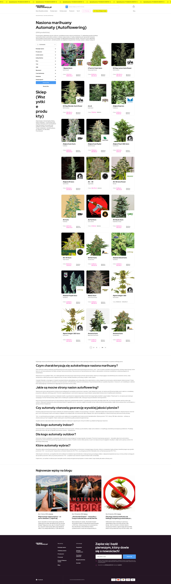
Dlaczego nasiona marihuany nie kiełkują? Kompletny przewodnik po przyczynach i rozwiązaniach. (118, 518)
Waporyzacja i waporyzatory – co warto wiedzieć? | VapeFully (49, 517)
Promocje (87, 11)
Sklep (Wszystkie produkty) (42, 11)
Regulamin (79, 547)
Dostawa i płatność (78, 556)
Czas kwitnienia (40, 73)
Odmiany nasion (62, 550)
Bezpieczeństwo (80, 559)
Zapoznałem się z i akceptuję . (110, 565)
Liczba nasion (39, 55)
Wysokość (38, 70)
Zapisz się (129, 556)
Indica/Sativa (39, 58)
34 (102, 347)
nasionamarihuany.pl (39, 15)
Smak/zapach (39, 79)
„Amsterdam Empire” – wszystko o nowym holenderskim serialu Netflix (84, 517)
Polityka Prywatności (79, 551)
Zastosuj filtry (46, 82)
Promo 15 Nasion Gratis (101, 11)
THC (37, 64)
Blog (134, 11)
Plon (37, 61)
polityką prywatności (109, 565)
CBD (37, 67)
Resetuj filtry (46, 86)
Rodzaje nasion (40, 48)
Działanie (38, 76)
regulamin (120, 565)
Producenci (39, 52)
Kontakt (78, 563)
